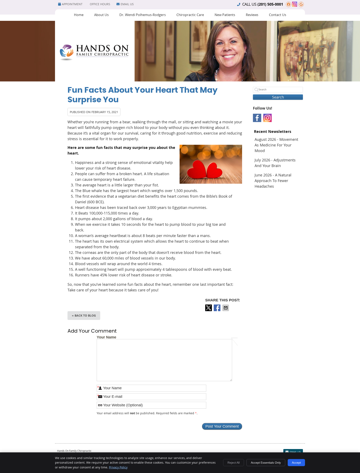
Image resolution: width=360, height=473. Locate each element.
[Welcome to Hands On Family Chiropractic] (95, 80)
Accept (296, 462)
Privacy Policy (118, 467)
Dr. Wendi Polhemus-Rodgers (142, 14)
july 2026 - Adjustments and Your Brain (275, 162)
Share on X (209, 308)
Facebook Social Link (257, 118)
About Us (101, 14)
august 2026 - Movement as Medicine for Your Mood (276, 145)
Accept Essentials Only (266, 462)
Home (79, 14)
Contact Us (277, 14)
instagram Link (294, 4)
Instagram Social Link (267, 118)
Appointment (72, 4)
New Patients (225, 14)
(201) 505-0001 (270, 4)
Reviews (252, 14)
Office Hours (100, 4)
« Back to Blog (84, 315)
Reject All (234, 462)
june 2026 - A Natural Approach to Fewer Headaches (273, 180)
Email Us (127, 4)
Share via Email (226, 308)
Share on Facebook (217, 308)
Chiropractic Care (190, 14)
